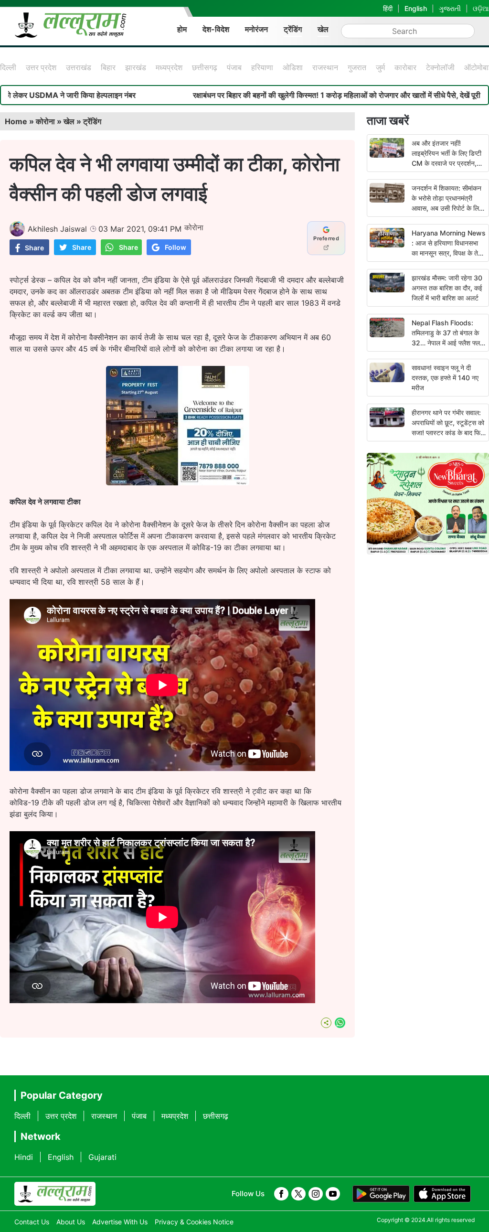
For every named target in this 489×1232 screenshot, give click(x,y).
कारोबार (405, 67)
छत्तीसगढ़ (204, 67)
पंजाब (234, 67)
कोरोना (45, 121)
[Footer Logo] (55, 1194)
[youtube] (333, 1194)
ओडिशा (293, 67)
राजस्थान (325, 67)
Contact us (31, 1222)
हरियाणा (262, 67)
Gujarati (102, 1157)
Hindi (23, 1157)
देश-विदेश (215, 29)
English (415, 8)
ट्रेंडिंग (293, 29)
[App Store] (442, 1193)
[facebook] (281, 1194)
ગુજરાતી (450, 8)
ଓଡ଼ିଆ (481, 8)
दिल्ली (8, 67)
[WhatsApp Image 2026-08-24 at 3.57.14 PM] (177, 482)
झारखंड (135, 67)
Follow (175, 247)
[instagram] (315, 1194)
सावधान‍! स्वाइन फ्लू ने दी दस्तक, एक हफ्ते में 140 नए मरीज (445, 378)
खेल (323, 29)
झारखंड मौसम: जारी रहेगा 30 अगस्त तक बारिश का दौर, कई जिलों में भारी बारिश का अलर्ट (447, 288)
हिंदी (388, 8)
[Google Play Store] (381, 1193)
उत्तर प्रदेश (41, 67)
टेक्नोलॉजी (440, 67)
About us (70, 1222)
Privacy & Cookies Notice (194, 1222)
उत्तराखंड (78, 67)
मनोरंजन (256, 29)
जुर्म (380, 67)
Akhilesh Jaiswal (57, 229)
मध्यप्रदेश (169, 67)
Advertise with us (120, 1222)
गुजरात (357, 67)
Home (16, 121)
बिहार (108, 67)
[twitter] (298, 1194)
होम (182, 29)
